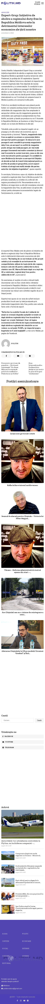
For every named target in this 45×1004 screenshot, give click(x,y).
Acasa (4, 934)
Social (5, 948)
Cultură (6, 956)
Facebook (8, 736)
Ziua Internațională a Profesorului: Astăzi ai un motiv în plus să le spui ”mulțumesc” (36, 368)
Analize (5, 12)
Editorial (6, 963)
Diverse (25, 956)
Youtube (9, 742)
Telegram (9, 747)
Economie (26, 941)
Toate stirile (37, 3)
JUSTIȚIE (5, 941)
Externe (25, 948)
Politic (25, 934)
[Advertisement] (22, 220)
